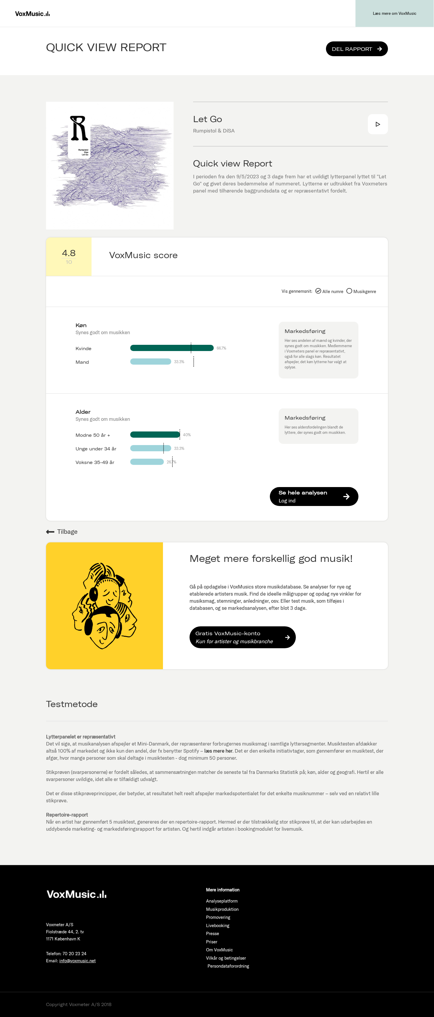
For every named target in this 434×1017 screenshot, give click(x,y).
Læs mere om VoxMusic (394, 13)
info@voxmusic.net (77, 960)
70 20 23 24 (75, 953)
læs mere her (218, 751)
